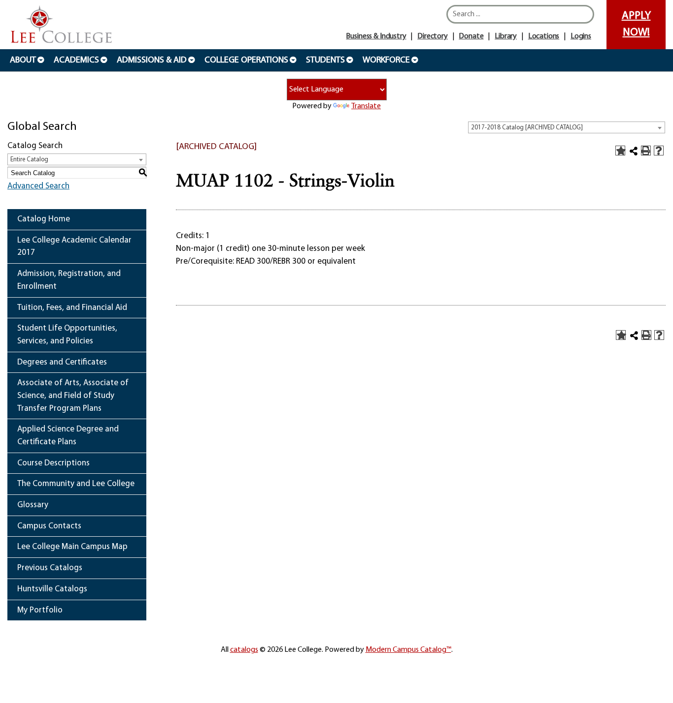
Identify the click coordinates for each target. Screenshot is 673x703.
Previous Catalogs (49, 568)
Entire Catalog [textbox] (29, 159)
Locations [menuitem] (544, 36)
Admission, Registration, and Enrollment (69, 280)
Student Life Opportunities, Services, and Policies (67, 334)
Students (325, 60)
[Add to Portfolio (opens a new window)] (620, 150)
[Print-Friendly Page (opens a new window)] (646, 150)
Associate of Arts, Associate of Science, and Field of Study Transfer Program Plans (73, 395)
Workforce (386, 60)
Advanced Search (38, 186)
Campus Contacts (49, 526)
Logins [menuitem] (581, 36)
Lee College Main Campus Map (72, 547)
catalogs (244, 650)
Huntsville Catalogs (52, 589)
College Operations (246, 60)
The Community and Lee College (76, 484)
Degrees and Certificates (62, 362)
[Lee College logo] (61, 25)
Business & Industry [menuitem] (376, 36)
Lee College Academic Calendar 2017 (74, 246)
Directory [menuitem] (432, 36)
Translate (366, 106)
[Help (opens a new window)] (659, 150)
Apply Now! (636, 24)
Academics (76, 60)
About (23, 60)
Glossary (32, 505)
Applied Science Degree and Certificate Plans (68, 435)
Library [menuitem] (506, 36)
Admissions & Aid (152, 60)
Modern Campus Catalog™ (408, 650)
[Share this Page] (633, 151)
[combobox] (566, 127)
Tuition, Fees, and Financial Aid (72, 308)
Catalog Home (43, 219)
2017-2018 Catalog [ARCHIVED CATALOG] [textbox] (527, 127)
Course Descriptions (53, 463)
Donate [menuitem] (471, 36)
